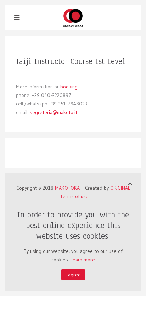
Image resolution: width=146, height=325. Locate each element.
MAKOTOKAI (68, 188)
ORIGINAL (120, 188)
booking (69, 86)
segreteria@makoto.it (53, 112)
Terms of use (74, 196)
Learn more (83, 259)
